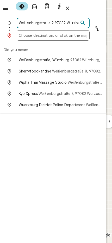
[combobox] (49, 23)
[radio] (22, 6)
